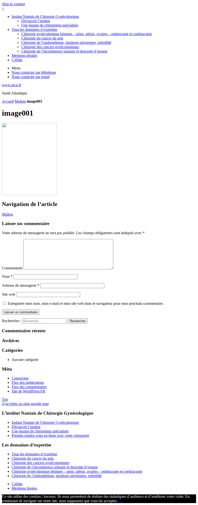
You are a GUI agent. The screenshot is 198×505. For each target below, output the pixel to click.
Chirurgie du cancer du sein (42, 38)
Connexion (20, 378)
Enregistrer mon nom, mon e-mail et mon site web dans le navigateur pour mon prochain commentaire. (86, 303)
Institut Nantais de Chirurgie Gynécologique (45, 16)
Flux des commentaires (29, 387)
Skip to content (13, 4)
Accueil (8, 101)
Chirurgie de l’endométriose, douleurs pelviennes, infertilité (66, 42)
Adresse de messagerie (20, 285)
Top (5, 399)
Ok (119, 501)
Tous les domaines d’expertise (34, 29)
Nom (7, 276)
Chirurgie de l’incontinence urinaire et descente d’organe (64, 51)
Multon (20, 101)
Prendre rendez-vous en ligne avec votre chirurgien (50, 435)
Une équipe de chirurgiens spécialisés (49, 25)
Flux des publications (28, 382)
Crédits (17, 60)
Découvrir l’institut (35, 21)
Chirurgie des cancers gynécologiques (50, 47)
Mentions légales (24, 55)
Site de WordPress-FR (28, 391)
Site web (8, 294)
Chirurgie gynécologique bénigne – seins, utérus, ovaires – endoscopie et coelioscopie (86, 34)
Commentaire (12, 268)
